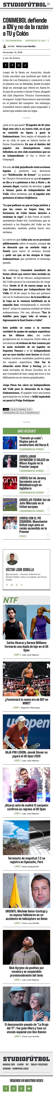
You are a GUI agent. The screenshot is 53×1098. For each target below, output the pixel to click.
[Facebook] (5, 65)
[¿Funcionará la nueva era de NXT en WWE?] (26, 680)
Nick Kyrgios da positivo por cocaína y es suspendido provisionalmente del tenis (26, 971)
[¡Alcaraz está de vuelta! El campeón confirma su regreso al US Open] (26, 786)
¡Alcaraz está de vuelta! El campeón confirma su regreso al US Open (26, 807)
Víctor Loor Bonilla (25, 46)
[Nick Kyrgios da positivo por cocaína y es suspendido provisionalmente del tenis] (26, 949)
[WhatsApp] (18, 65)
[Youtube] (29, 1088)
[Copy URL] (25, 65)
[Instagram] (12, 584)
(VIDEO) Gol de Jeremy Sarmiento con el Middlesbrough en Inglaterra (32, 483)
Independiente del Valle (36, 41)
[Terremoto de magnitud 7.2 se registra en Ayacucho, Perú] (26, 839)
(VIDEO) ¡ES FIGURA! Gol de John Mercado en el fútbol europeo (34, 503)
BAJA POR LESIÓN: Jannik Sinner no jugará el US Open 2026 (26, 754)
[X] (12, 65)
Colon (13, 409)
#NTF (17, 655)
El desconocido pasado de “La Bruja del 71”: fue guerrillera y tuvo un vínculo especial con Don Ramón (26, 1028)
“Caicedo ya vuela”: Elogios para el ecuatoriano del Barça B (33, 441)
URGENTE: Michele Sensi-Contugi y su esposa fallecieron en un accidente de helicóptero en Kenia (26, 915)
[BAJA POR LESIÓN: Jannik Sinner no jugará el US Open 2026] (26, 733)
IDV (30, 409)
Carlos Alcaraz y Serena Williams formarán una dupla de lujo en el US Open (26, 646)
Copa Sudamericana (14, 41)
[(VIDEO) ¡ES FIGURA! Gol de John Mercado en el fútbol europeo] (10, 504)
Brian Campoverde (30, 867)
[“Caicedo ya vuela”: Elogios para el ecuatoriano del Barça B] (10, 442)
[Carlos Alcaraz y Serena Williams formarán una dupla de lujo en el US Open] (26, 624)
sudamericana (33, 413)
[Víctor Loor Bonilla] (5, 46)
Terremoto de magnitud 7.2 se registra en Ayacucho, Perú (26, 860)
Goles (22, 536)
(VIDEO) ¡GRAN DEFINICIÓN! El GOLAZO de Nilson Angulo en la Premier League (34, 462)
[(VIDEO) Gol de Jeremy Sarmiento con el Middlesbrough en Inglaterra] (10, 482)
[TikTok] (17, 584)
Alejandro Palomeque (30, 708)
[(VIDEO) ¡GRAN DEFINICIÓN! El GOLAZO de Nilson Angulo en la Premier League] (10, 461)
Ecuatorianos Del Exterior (31, 449)
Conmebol (22, 409)
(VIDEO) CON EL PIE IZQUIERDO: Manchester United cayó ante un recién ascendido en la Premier (33, 525)
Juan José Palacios (30, 655)
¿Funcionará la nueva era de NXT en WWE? (26, 701)
